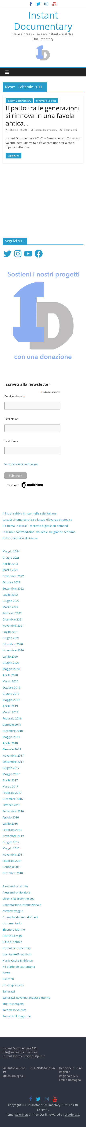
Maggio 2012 (11, 848)
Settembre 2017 (13, 762)
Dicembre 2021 (13, 619)
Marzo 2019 (10, 712)
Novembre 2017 (13, 755)
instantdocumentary (46, 130)
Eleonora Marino (14, 929)
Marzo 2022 (10, 607)
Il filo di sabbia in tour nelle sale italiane (29, 513)
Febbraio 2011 (12, 861)
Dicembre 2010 (13, 873)
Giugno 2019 (11, 694)
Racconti (8, 979)
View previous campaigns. (21, 464)
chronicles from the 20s (18, 898)
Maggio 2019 (11, 700)
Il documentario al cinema (20, 538)
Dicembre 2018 (13, 731)
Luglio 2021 (10, 632)
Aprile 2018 (10, 743)
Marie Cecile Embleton (18, 960)
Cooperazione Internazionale (22, 905)
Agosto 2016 (11, 817)
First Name (11, 419)
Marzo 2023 (10, 570)
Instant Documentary (43, 20)
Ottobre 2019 (11, 687)
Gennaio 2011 (12, 867)
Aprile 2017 (10, 780)
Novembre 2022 (13, 576)
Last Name (11, 441)
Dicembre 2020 (13, 644)
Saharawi (9, 991)
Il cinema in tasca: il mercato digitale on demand (35, 526)
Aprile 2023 (10, 564)
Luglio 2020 (10, 656)
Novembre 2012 (13, 836)
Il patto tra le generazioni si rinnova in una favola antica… (43, 116)
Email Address (14, 396)
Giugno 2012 (11, 842)
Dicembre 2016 (13, 799)
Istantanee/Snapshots (17, 954)
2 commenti (70, 130)
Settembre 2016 (13, 811)
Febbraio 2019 (12, 718)
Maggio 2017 (11, 774)
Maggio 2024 (11, 551)
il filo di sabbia (12, 942)
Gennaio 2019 (12, 724)
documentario (12, 923)
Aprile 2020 (10, 675)
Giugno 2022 (11, 601)
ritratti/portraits (13, 985)
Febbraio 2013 (12, 830)
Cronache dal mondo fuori (20, 917)
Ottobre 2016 (11, 805)
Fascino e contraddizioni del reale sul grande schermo (39, 532)
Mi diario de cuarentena (19, 967)
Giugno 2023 (11, 557)
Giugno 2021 (11, 638)
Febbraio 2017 (12, 793)
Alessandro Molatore (16, 892)
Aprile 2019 (10, 706)
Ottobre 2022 (11, 582)
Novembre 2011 (13, 854)
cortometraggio (13, 911)
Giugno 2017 (11, 768)
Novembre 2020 (13, 650)
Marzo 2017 (10, 786)
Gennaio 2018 (12, 749)
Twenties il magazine (17, 1016)
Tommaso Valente (46, 100)
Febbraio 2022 (12, 613)
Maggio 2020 (11, 669)
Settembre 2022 (13, 588)
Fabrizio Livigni (13, 936)
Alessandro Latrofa (15, 886)
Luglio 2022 (10, 595)
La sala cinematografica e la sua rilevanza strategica (37, 519)
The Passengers (13, 1004)
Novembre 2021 (13, 625)
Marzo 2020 (10, 681)
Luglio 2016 (10, 823)
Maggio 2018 (11, 737)
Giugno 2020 (11, 663)
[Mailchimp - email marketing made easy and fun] (25, 483)
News (6, 973)
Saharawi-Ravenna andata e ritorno (26, 997)
